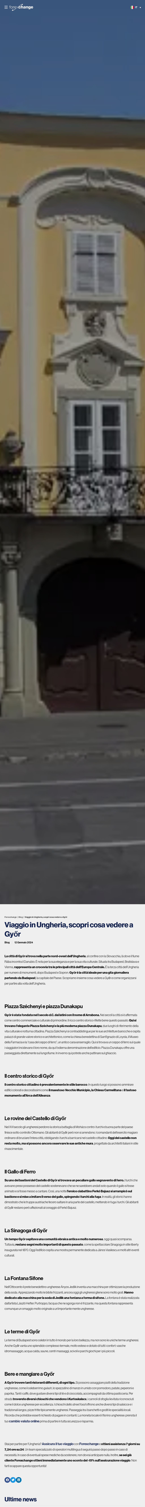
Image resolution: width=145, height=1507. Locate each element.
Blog (21, 917)
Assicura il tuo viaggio (58, 1444)
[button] (6, 7)
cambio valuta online (24, 1421)
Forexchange (11, 917)
